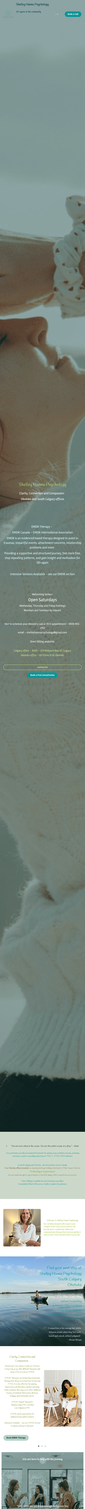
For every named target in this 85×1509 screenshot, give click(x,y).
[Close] (69, 743)
